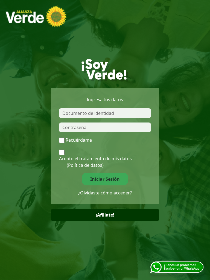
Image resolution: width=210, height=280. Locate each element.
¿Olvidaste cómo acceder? (105, 193)
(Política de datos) (85, 165)
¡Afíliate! (105, 215)
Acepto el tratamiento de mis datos (95, 162)
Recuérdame (79, 140)
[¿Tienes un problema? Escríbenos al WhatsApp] (177, 267)
